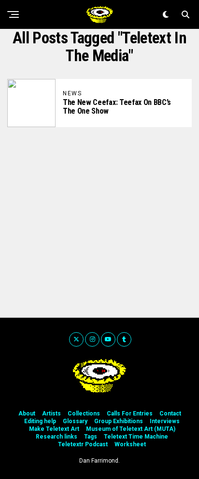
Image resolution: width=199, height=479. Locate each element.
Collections (84, 413)
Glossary (75, 421)
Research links (56, 436)
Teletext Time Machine (136, 436)
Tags (90, 436)
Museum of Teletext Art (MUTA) (130, 429)
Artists (51, 413)
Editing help (40, 421)
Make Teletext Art (54, 429)
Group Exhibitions (118, 421)
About (26, 413)
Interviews (165, 421)
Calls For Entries (130, 413)
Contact (170, 413)
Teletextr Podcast (83, 444)
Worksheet (130, 444)
